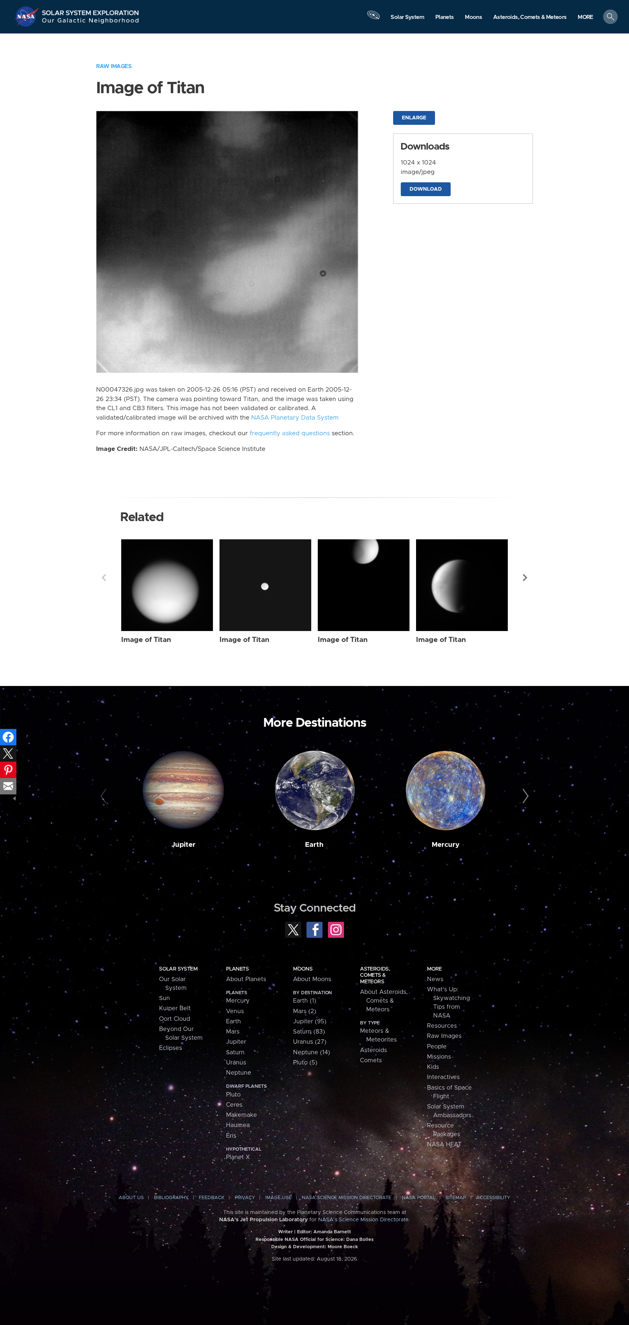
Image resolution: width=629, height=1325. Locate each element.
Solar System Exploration (90, 10)
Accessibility (493, 1197)
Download (426, 189)
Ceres (234, 1105)
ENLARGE (414, 117)
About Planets (246, 979)
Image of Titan (146, 639)
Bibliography (171, 1197)
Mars (233, 1032)
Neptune (238, 1073)
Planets (237, 969)
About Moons (312, 979)
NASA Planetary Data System (295, 417)
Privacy (245, 1197)
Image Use (278, 1197)
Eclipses (170, 1048)
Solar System (178, 969)
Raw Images (113, 66)
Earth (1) (304, 1001)
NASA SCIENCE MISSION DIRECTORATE (346, 1197)
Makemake (241, 1115)
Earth (314, 844)
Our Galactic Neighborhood (90, 22)
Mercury (445, 844)
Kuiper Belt (175, 1008)
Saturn (235, 1052)
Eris (231, 1136)
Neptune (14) (311, 1052)
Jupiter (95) (310, 1021)
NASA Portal (418, 1197)
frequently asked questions (290, 433)
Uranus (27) (310, 1042)
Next (525, 577)
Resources (442, 1026)
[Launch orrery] (373, 18)
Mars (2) (304, 1011)
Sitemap (456, 1197)
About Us (131, 1197)
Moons (302, 969)
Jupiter (183, 844)
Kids (433, 1067)
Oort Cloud (174, 1019)
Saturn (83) (309, 1032)
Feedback (211, 1197)
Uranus (236, 1063)
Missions (439, 1057)
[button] (585, 17)
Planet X (238, 1157)
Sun (164, 998)
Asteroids (373, 1050)
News (435, 979)
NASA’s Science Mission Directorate (363, 1219)
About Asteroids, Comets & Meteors (384, 1000)
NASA (27, 16)
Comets (371, 1060)
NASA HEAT (444, 1144)
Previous (103, 577)
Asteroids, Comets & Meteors (375, 975)
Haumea (238, 1125)
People (437, 1047)
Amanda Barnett (332, 1232)
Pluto (233, 1095)
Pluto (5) (305, 1063)
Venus (235, 1011)
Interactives (443, 1077)
